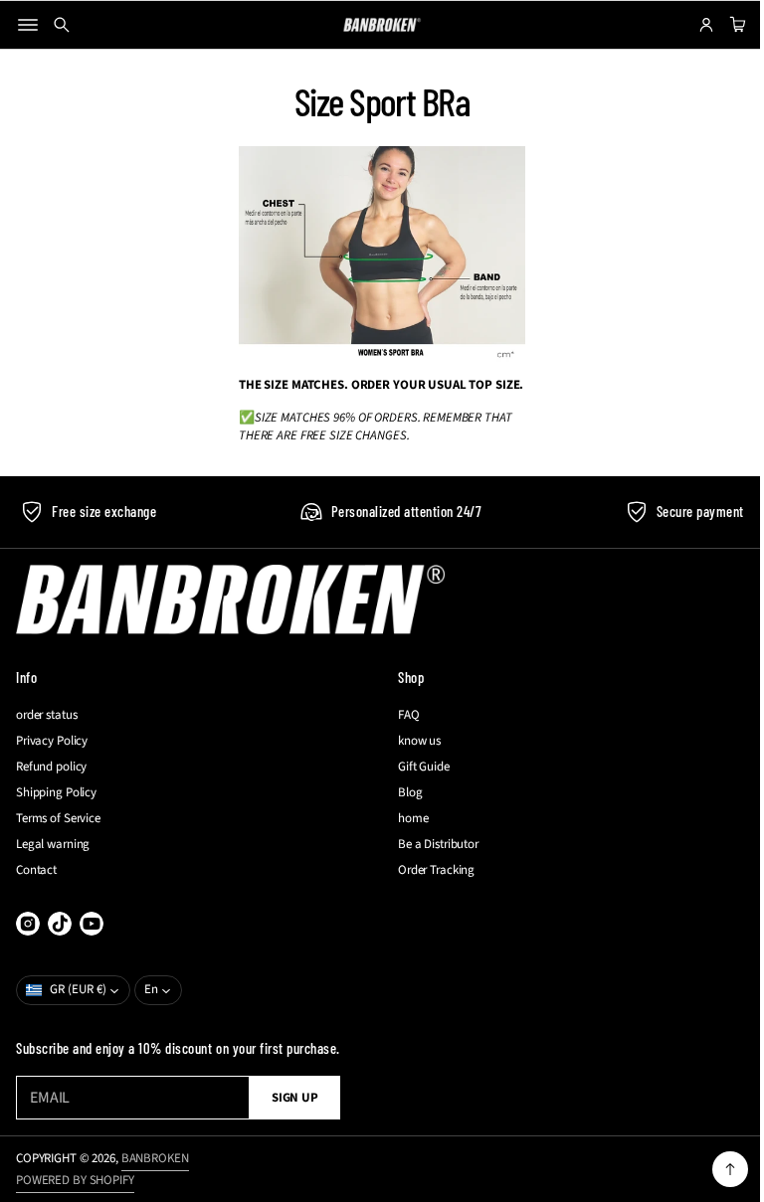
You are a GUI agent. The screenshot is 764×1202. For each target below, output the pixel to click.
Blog (403, 792)
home (406, 818)
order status (46, 715)
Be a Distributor (431, 844)
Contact (36, 870)
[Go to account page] (691, 25)
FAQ (402, 715)
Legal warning (53, 844)
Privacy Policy (52, 741)
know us (412, 741)
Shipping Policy (56, 792)
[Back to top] (715, 1169)
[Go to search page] (62, 25)
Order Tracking (429, 870)
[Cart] (720, 25)
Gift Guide (417, 766)
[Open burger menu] (28, 25)
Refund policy (51, 766)
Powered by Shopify (75, 1180)
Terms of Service (58, 818)
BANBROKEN (155, 1158)
